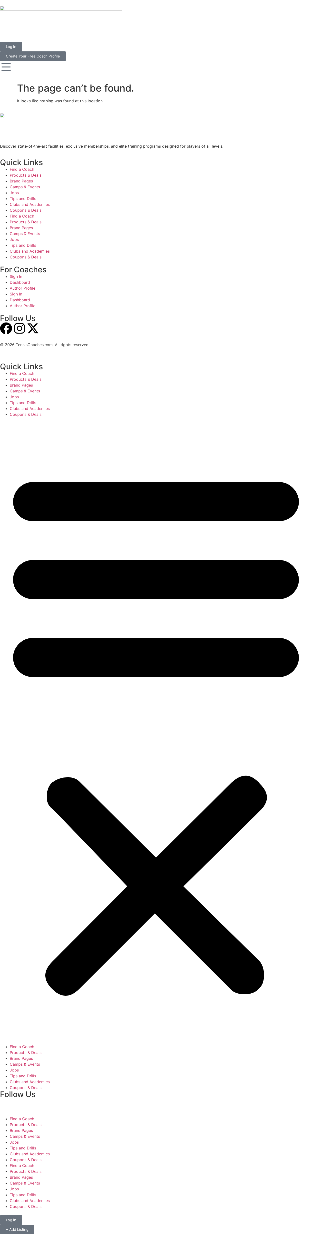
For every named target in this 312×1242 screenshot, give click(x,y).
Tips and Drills (23, 198)
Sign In (16, 276)
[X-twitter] (33, 328)
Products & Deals (25, 175)
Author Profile (22, 288)
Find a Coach (22, 169)
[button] (156, 730)
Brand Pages (21, 181)
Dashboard (20, 282)
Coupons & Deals (25, 210)
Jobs (14, 192)
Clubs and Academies (30, 204)
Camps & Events (25, 186)
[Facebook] (6, 328)
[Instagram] (19, 328)
